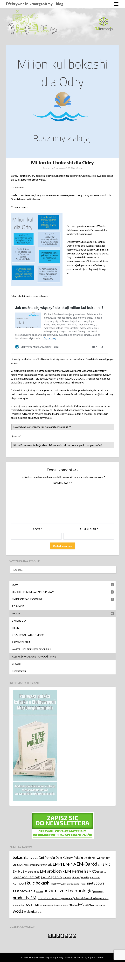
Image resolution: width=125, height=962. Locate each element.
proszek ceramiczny (49, 898)
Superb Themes (96, 957)
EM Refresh (75, 871)
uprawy (90, 904)
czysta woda (32, 858)
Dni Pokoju (47, 857)
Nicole (79, 168)
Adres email (89, 528)
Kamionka (96, 877)
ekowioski (46, 864)
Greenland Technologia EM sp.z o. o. (37, 877)
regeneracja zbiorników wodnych (79, 898)
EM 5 (106, 864)
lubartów (56, 883)
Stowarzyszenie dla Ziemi (50, 905)
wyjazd (29, 911)
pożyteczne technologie (68, 890)
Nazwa (36, 528)
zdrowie (38, 912)
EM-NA (69, 864)
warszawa (100, 904)
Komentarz (62, 483)
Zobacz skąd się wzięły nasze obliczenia (29, 296)
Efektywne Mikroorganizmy (26, 864)
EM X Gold (101, 872)
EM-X (100, 865)
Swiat (81, 904)
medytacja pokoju (74, 884)
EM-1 (57, 864)
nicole (83, 884)
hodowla (67, 877)
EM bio (17, 871)
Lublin (63, 884)
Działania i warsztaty (96, 857)
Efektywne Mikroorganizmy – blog (34, 4)
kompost (19, 883)
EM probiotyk (52, 871)
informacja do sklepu (81, 877)
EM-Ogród (87, 864)
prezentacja (98, 891)
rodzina (31, 904)
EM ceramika (31, 871)
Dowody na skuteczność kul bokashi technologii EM (42, 426)
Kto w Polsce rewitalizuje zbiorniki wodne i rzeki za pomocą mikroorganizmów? (57, 445)
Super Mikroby (70, 905)
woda (18, 911)
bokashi (19, 857)
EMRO (92, 871)
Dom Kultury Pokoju (69, 857)
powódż (39, 891)
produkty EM (24, 897)
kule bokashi (39, 883)
